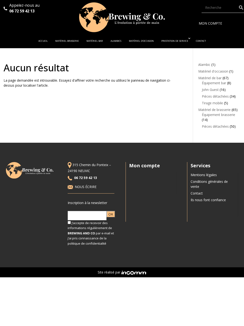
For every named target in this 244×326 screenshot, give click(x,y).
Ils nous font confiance (208, 200)
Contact (201, 40)
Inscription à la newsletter (87, 202)
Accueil (43, 40)
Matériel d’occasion (141, 40)
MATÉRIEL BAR (94, 40)
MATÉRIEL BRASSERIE (67, 40)
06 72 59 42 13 (22, 11)
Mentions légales (204, 175)
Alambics (116, 40)
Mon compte (210, 23)
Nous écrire (86, 186)
